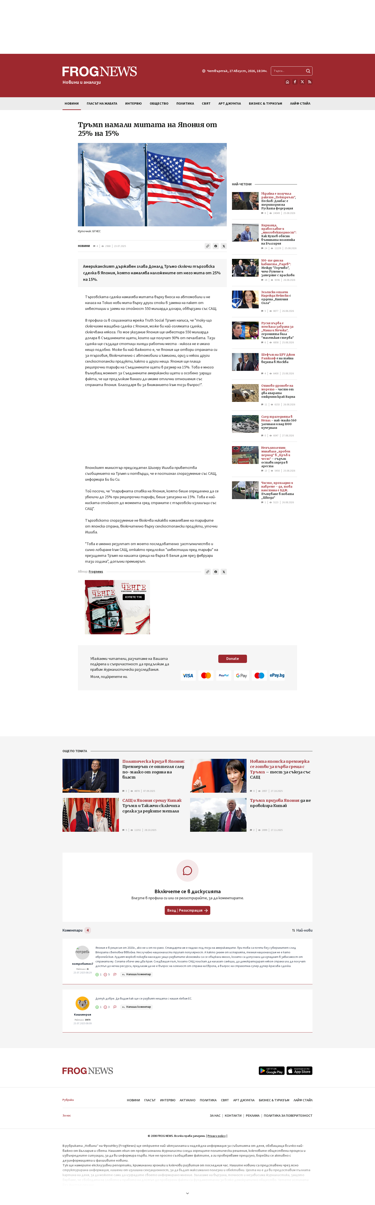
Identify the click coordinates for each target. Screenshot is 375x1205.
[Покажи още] (187, 1193)
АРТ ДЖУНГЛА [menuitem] (230, 103)
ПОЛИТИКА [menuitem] (185, 103)
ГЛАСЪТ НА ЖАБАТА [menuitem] (102, 103)
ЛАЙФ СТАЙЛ (303, 1100)
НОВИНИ (84, 246)
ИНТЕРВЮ (167, 1100)
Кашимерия (82, 1015)
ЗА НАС (215, 1115)
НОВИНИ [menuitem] (72, 103)
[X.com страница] (302, 82)
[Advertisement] (187, 27)
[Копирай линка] (208, 246)
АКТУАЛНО (188, 1100)
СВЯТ (225, 1100)
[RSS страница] (309, 82)
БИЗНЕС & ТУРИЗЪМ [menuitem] (265, 103)
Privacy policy (217, 1136)
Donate (232, 658)
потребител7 (82, 964)
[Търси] (308, 70)
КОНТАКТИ (233, 1115)
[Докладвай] (115, 974)
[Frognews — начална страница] (87, 1070)
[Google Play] (272, 1070)
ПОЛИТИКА (208, 1100)
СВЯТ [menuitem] (206, 103)
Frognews (96, 571)
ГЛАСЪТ (150, 1100)
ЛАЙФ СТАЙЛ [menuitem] (300, 103)
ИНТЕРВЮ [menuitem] (133, 103)
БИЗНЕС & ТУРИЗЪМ (274, 1100)
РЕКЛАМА (253, 1115)
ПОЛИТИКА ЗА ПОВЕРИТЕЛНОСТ (288, 1115)
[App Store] (299, 1070)
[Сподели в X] (224, 246)
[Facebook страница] (295, 82)
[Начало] (287, 82)
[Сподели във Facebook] (216, 246)
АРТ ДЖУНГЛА (244, 1100)
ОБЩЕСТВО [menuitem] (159, 103)
